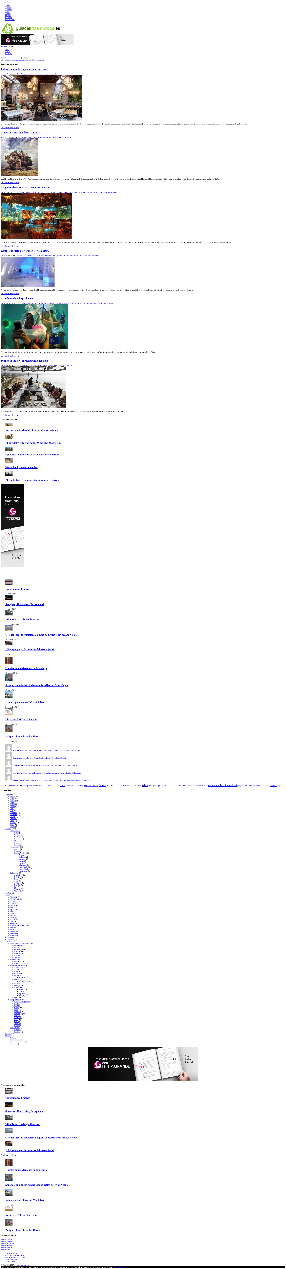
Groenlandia (18, 949)
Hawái (21, 863)
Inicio (7, 50)
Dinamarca (18, 945)
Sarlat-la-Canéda (24, 981)
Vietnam (13, 935)
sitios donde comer (110, 192)
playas (246, 786)
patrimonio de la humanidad (222, 785)
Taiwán (12, 931)
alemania (12, 785)
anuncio (28, 303)
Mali (11, 811)
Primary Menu (6, 2)
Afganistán (14, 897)
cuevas (67, 786)
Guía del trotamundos (21, 1265)
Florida (21, 861)
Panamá (17, 845)
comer (47, 192)
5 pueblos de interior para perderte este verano (32, 454)
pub (69, 303)
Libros (7, 52)
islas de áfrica (37, 137)
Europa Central (15, 959)
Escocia (21, 990)
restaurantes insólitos (95, 192)
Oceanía (8, 16)
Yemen (12, 827)
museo (185, 785)
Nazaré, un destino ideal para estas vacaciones (31, 430)
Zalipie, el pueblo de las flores (22, 736)
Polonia (17, 1016)
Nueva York (23, 867)
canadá (53, 785)
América (8, 8)
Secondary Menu (7, 46)
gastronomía (60, 255)
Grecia (16, 1008)
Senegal (12, 817)
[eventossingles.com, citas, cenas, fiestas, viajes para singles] (22, 60)
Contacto (8, 54)
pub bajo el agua (77, 303)
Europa (8, 14)
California (22, 857)
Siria (11, 927)
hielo (67, 255)
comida (52, 192)
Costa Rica (18, 835)
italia (149, 786)
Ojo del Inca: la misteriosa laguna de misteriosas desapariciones (42, 634)
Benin (12, 799)
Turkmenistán (14, 933)
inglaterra (139, 786)
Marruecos (13, 813)
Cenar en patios (36, 74)
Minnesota (22, 865)
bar (33, 303)
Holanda (126, 785)
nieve (89, 255)
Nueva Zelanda (15, 1040)
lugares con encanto (172, 785)
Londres (59, 192)
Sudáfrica (13, 819)
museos (190, 786)
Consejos (8, 18)
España (81, 786)
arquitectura (34, 786)
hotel (71, 255)
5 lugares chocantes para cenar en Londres (25, 187)
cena (32, 192)
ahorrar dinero (4, 785)
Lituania (17, 953)
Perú (16, 887)
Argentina (17, 875)
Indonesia (13, 909)
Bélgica (17, 971)
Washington (23, 871)
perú (238, 786)
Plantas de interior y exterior (15, 1257)
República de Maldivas (18, 925)
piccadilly (75, 192)
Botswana (13, 801)
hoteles (133, 786)
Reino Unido (18, 988)
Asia (7, 12)
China (12, 903)
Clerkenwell (39, 192)
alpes (18, 785)
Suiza (16, 998)
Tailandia (13, 929)
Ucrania (17, 1026)
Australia (13, 1038)
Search (25, 58)
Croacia (17, 973)
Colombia (17, 883)
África (7, 6)
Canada (17, 851)
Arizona (21, 855)
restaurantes (53, 74)
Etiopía (12, 805)
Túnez (12, 825)
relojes (86, 303)
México (17, 841)
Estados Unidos (52, 303)
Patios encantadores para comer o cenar (24, 69)
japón (154, 785)
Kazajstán (13, 919)
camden (27, 192)
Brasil (49, 786)
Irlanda (21, 996)
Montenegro (18, 1014)
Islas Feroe (18, 951)
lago (158, 785)
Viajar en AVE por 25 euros (21, 719)
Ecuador (17, 885)
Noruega (17, 955)
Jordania (13, 917)
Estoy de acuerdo (121, 1267)
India (11, 907)
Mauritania (13, 815)
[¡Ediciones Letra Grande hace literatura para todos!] (37, 44)
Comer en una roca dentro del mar (21, 132)
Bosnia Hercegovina (21, 1002)
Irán (11, 911)
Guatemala (18, 837)
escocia (75, 785)
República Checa (20, 963)
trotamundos (67, 365)
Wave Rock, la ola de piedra (21, 467)
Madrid (45, 74)
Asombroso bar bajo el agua (17, 298)
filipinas (109, 785)
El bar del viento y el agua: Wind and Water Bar (33, 442)
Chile (16, 881)
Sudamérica (14, 873)
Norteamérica (14, 847)
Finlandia (48, 255)
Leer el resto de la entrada (10, 128)
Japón (12, 915)
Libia (12, 809)
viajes (279, 786)
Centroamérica (15, 831)
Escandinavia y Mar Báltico (19, 943)
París (205, 786)
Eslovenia (17, 961)
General (8, 1034)
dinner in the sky (31, 365)
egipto (71, 786)
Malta (16, 1010)
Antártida (8, 10)
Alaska (16, 849)
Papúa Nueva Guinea (17, 1042)
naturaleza (200, 786)
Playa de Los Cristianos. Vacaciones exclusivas (32, 480)
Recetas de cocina (11, 1253)
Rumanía (17, 1018)
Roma (258, 786)
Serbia (16, 1022)
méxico (195, 786)
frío (54, 255)
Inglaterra (22, 994)
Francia (114, 785)
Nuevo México (24, 869)
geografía (120, 785)
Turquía (266, 786)
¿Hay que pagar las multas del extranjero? (29, 649)
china (62, 785)
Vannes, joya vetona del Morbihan (24, 702)
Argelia (12, 797)
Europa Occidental (16, 965)
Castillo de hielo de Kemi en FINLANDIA (25, 250)
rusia (261, 786)
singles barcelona (11, 1259)
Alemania (17, 967)
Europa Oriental (15, 1000)
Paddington (67, 192)
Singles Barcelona (7, 1243)
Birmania (13, 901)
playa (241, 786)
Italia (16, 983)
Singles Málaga (6, 1247)
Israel (12, 913)
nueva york (63, 303)
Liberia (12, 807)
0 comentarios (26, 74)
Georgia (17, 1006)
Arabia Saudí (14, 899)
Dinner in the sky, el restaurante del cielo (24, 360)
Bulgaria (17, 1004)
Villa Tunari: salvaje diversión (22, 619)
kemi (76, 255)
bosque (45, 785)
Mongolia (13, 923)
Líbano (12, 921)
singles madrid (10, 1261)
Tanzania (67, 137)
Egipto (12, 803)
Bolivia (16, 877)
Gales (21, 992)
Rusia (16, 1020)
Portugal (252, 785)
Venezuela (18, 891)
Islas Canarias (23, 977)
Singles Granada (7, 1245)
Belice (16, 833)
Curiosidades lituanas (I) (19, 589)
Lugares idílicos (48, 137)
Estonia (17, 947)
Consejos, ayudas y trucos (14, 1255)
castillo (29, 255)
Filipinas (13, 905)
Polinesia (13, 1044)
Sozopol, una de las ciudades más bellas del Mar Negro (36, 685)
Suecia (16, 957)
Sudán (12, 821)
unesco (273, 785)
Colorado (22, 859)
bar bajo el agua (40, 303)
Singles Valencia (7, 1239)
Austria (16, 969)
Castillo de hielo (38, 255)
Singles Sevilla (6, 1249)
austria (41, 786)
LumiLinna (83, 255)
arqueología (25, 785)
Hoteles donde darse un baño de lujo (26, 668)
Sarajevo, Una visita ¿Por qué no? (24, 604)
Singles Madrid (6, 1241)
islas (145, 785)
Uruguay (17, 889)
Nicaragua (18, 843)
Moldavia (17, 1012)
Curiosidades (10, 20)
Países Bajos (14, 1028)
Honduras (17, 839)
